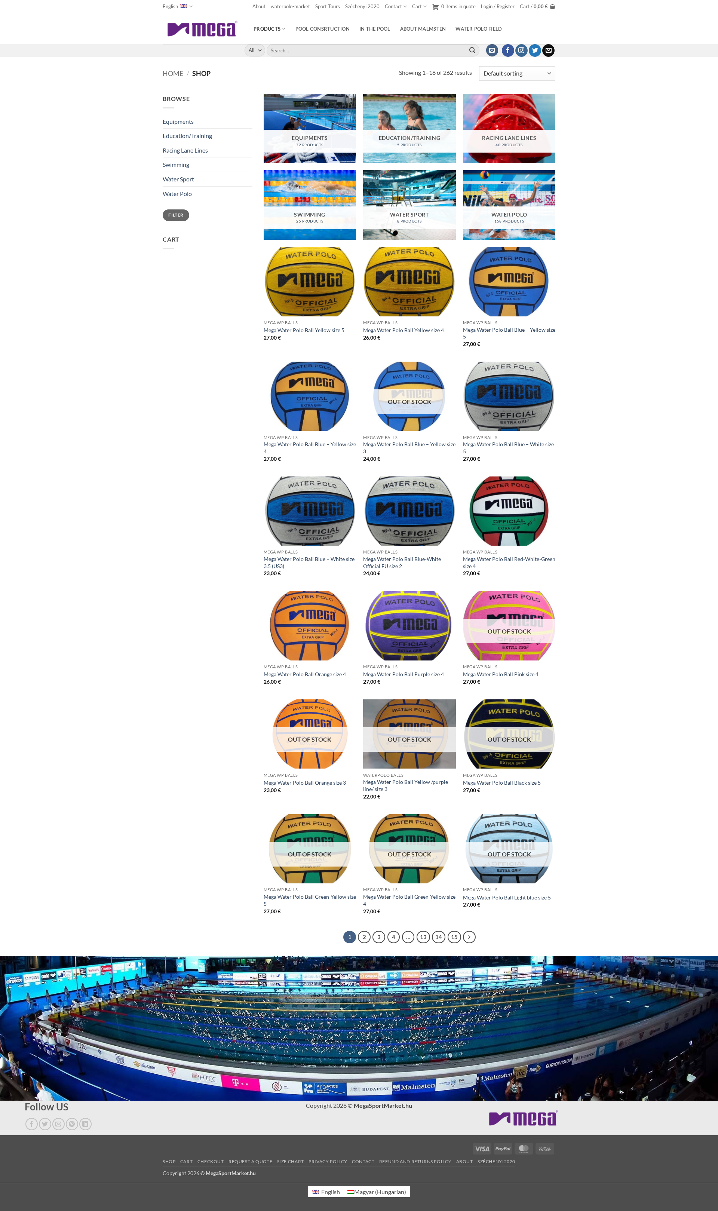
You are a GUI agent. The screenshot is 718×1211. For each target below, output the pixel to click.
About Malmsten (423, 29)
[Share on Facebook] (31, 1124)
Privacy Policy (328, 1162)
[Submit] (472, 50)
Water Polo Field (478, 29)
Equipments (178, 121)
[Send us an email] (548, 50)
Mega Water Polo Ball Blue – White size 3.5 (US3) (309, 562)
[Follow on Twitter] (535, 50)
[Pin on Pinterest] (72, 1124)
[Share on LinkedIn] (85, 1124)
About (259, 6)
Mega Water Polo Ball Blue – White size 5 (508, 447)
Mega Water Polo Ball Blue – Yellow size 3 (409, 447)
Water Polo (177, 193)
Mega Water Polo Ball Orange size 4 (305, 674)
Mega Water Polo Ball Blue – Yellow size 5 (509, 333)
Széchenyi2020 (496, 1162)
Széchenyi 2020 (362, 6)
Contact (393, 6)
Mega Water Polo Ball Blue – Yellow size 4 (310, 447)
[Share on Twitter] (45, 1124)
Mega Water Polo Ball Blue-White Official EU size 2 (402, 562)
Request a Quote (250, 1162)
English (170, 6)
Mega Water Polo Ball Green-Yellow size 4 (409, 900)
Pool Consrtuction (322, 29)
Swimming (176, 164)
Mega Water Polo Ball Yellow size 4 (403, 330)
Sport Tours (327, 6)
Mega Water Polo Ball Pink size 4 (500, 674)
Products (267, 29)
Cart (417, 6)
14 (438, 936)
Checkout (210, 1162)
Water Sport (178, 179)
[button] (498, 6)
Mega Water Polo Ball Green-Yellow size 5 (310, 900)
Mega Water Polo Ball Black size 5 (502, 782)
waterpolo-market (290, 6)
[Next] (469, 937)
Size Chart (290, 1162)
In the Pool (374, 29)
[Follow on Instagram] (521, 50)
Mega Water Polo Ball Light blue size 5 (507, 897)
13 (423, 936)
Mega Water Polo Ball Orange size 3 (305, 782)
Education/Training (187, 135)
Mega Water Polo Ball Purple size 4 (403, 674)
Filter (175, 215)
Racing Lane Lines (185, 150)
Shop (169, 1162)
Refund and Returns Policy (415, 1162)
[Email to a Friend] (58, 1124)
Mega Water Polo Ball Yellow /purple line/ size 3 (405, 785)
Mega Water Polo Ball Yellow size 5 (304, 330)
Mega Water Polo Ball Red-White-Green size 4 (509, 562)
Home (173, 73)
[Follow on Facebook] (508, 50)
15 (454, 936)
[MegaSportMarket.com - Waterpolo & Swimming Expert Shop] (202, 28)
